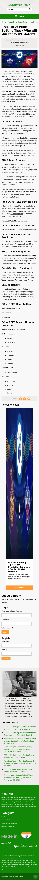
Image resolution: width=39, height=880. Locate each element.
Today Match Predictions (17, 22)
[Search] (30, 9)
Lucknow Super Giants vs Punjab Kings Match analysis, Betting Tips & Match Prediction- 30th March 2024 (18, 749)
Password (5, 619)
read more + (19, 588)
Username (6, 642)
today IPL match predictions (24, 206)
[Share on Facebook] (20, 398)
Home (4, 22)
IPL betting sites (16, 214)
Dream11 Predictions (8, 826)
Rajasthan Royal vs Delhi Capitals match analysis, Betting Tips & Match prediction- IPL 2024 (20, 763)
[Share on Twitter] (24, 398)
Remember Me (8, 628)
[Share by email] (28, 398)
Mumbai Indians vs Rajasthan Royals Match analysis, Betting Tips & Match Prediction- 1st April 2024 (20, 741)
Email (4, 650)
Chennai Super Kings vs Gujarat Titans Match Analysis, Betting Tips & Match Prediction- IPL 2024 (18, 777)
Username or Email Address (12, 611)
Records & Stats (7, 820)
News (3, 816)
